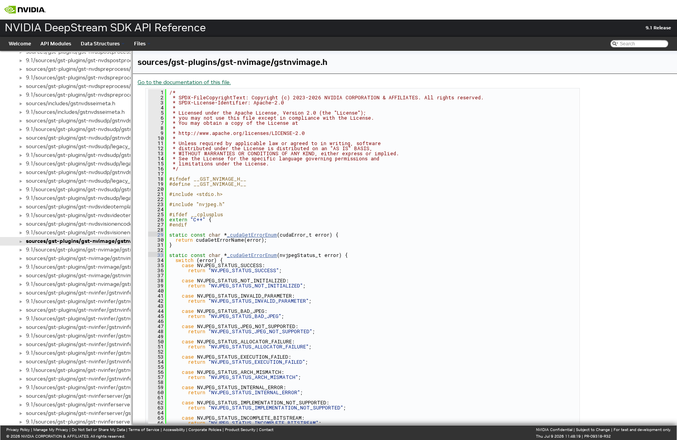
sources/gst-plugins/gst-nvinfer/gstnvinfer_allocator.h (95, 309)
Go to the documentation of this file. (184, 82)
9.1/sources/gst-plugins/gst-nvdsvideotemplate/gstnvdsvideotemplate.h (118, 215)
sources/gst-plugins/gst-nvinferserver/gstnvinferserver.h (99, 395)
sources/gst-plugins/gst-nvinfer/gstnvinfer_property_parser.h (104, 361)
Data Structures (100, 43)
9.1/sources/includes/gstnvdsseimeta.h (75, 111)
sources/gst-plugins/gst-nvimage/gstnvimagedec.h (90, 258)
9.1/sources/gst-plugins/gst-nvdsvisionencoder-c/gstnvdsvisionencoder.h (118, 232)
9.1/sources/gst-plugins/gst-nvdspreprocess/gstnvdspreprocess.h (109, 77)
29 (156, 235)
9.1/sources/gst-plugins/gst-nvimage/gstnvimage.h (91, 249)
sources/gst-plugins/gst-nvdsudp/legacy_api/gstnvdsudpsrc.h (103, 180)
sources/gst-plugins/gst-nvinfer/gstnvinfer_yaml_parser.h (99, 378)
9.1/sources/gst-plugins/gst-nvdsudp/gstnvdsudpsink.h (95, 154)
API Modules (55, 43)
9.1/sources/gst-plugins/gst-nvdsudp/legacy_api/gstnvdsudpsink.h (109, 163)
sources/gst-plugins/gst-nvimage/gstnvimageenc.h (90, 275)
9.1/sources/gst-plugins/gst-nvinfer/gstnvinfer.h (87, 301)
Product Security (240, 429)
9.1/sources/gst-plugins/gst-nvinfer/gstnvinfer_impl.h (94, 335)
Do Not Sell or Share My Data (98, 429)
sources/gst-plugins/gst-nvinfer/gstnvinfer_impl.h (89, 326)
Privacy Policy (18, 429)
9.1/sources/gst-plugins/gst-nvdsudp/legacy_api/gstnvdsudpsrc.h (108, 197)
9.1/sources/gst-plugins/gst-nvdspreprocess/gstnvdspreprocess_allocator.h (122, 94)
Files (140, 43)
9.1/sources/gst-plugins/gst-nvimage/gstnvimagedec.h (95, 266)
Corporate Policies (204, 429)
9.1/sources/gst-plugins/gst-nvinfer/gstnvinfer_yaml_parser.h (104, 387)
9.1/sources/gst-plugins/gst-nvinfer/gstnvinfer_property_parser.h (109, 370)
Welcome (20, 43)
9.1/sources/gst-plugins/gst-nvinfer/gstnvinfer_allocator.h (99, 318)
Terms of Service (144, 429)
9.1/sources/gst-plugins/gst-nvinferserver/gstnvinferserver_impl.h (110, 421)
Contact (266, 429)
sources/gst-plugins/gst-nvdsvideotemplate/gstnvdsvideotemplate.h (113, 206)
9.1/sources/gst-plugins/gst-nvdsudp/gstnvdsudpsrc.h (94, 189)
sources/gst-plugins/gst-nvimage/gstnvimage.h (89, 240)
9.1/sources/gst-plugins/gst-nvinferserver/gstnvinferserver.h (103, 404)
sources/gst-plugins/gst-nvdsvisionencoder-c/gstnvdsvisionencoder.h (113, 223)
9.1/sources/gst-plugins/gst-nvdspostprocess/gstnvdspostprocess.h (112, 60)
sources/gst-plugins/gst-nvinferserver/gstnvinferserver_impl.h (105, 413)
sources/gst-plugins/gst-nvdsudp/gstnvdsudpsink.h (91, 137)
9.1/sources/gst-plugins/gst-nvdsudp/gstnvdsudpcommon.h (101, 129)
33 (156, 255)
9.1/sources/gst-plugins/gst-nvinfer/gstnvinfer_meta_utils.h (102, 352)
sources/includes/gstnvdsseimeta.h (70, 103)
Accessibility (174, 429)
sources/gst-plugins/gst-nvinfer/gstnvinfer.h (82, 292)
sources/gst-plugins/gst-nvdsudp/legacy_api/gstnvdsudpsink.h (104, 146)
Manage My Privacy (50, 429)
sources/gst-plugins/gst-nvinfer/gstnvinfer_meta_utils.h (97, 344)
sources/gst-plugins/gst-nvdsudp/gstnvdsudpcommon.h (97, 120)
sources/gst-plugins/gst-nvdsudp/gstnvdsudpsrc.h (89, 172)
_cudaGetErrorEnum (252, 235)
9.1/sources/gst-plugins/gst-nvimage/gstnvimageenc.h (95, 283)
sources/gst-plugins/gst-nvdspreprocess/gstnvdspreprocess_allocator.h (117, 86)
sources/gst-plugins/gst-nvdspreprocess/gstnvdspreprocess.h (105, 68)
